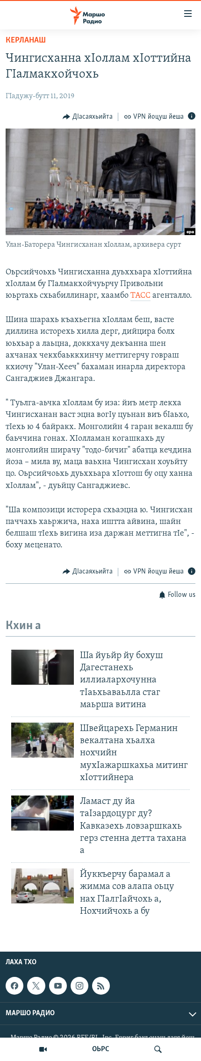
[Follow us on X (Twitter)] (36, 986)
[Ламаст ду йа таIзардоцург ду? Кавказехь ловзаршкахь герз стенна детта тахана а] (42, 813)
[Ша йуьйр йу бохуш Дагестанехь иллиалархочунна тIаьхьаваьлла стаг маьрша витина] (42, 667)
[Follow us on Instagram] (79, 986)
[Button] (88, 117)
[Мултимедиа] (43, 1049)
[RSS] (101, 986)
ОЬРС (100, 1049)
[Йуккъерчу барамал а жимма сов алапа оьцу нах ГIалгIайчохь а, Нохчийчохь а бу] (42, 885)
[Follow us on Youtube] (58, 986)
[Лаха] (158, 1049)
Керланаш (26, 40)
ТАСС (140, 296)
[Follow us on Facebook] (14, 986)
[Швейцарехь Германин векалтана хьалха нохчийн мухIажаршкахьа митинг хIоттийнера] (42, 740)
